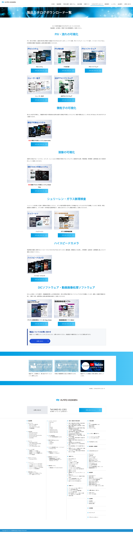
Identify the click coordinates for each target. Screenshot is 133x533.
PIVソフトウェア (92, 456)
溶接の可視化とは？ (93, 483)
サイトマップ (92, 512)
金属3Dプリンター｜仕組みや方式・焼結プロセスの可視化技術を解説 (77, 449)
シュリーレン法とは (73, 461)
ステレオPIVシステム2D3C (34, 427)
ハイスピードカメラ (52, 421)
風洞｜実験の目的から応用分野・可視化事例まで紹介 (77, 426)
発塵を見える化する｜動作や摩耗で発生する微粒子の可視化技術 (77, 428)
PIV (89, 423)
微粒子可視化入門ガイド (94, 482)
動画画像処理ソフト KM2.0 (54, 458)
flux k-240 (51, 422)
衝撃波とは (71, 475)
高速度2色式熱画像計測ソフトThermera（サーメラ (55, 460)
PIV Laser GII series (33, 432)
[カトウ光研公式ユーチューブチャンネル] (92, 366)
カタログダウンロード (97, 4)
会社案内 (120, 4)
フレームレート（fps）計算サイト (76, 488)
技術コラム (71, 456)
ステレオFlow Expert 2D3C (34, 446)
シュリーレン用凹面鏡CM (34, 468)
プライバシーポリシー (93, 517)
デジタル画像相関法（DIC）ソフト (96, 466)
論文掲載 (79, 4)
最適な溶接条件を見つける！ (95, 484)
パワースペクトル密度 (93, 480)
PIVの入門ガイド (92, 475)
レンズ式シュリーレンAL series (35, 464)
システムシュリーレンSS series (35, 463)
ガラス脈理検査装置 (93, 464)
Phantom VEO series (54, 431)
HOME (53, 4)
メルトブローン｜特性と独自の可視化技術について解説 (77, 451)
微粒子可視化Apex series (53, 440)
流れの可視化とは (72, 458)
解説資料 (107, 4)
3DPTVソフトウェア (93, 459)
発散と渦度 (91, 477)
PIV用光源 (91, 455)
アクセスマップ (92, 502)
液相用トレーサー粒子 (33, 450)
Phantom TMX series (54, 432)
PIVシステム (91, 454)
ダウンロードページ (39, 70)
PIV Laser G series (33, 434)
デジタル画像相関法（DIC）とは (75, 478)
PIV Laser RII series (33, 436)
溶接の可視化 (91, 427)
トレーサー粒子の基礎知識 (94, 479)
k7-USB (51, 428)
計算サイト (86, 4)
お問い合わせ (127, 4)
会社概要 (91, 501)
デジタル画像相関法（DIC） (94, 424)
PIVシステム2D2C (32, 425)
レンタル (113, 4)
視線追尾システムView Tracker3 (56, 467)
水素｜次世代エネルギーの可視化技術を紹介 (77, 444)
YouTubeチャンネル (93, 441)
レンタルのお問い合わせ (94, 438)
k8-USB (51, 427)
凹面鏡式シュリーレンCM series (35, 466)
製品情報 (59, 4)
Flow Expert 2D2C (33, 445)
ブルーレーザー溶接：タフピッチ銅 (96, 485)
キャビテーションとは (73, 463)
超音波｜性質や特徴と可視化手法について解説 (77, 440)
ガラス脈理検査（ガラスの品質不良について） (77, 446)
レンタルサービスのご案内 (94, 436)
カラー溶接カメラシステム (34, 474)
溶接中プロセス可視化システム (35, 473)
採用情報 (91, 508)
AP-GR (51, 441)
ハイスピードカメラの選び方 (74, 467)
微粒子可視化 (91, 425)
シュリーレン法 (92, 428)
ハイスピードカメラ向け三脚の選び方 (76, 468)
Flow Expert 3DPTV (33, 459)
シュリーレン (91, 462)
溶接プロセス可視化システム (95, 461)
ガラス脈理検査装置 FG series (56, 436)
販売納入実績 (91, 503)
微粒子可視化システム (93, 460)
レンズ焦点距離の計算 (73, 489)
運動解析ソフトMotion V (54, 453)
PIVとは (70, 460)
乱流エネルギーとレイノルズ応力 (95, 478)
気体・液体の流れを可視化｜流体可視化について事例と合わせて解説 (77, 424)
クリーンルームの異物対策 (74, 432)
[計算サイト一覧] (66, 366)
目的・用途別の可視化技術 (74, 420)
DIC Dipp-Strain (53, 448)
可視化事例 (91, 420)
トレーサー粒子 (92, 457)
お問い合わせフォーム (90, 410)
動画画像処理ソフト (93, 467)
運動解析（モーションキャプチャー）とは (77, 473)
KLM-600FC (31, 437)
